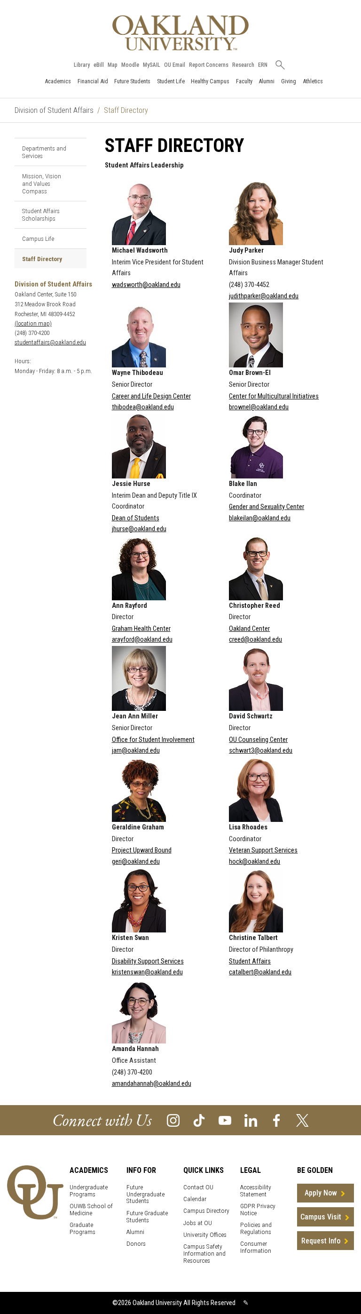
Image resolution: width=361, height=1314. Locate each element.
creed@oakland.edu (255, 640)
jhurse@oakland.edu (139, 529)
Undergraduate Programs (89, 1191)
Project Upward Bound (142, 850)
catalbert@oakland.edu (260, 972)
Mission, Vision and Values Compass (41, 183)
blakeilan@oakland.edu (259, 518)
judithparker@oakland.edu (263, 296)
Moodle (130, 65)
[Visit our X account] (302, 1119)
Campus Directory (206, 1210)
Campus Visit (320, 1216)
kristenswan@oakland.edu (147, 972)
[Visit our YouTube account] (225, 1119)
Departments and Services (44, 151)
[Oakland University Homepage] (180, 32)
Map (113, 65)
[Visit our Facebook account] (276, 1119)
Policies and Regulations (256, 1228)
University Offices (205, 1234)
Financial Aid (93, 81)
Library (82, 65)
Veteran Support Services (263, 850)
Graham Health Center (141, 629)
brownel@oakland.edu (259, 407)
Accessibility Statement (255, 1191)
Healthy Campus (210, 81)
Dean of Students (135, 518)
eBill (99, 65)
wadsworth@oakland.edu (146, 285)
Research (243, 65)
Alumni (267, 81)
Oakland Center (249, 629)
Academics (58, 81)
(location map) (33, 323)
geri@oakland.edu (136, 862)
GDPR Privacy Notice (257, 1210)
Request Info (320, 1240)
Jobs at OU (197, 1222)
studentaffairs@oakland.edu (50, 342)
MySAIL (151, 65)
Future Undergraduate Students (145, 1194)
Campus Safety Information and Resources (204, 1253)
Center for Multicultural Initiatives (274, 396)
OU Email (174, 65)
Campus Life (38, 238)
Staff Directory (42, 259)
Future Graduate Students (147, 1217)
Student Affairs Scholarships (41, 214)
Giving (288, 81)
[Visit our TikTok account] (199, 1119)
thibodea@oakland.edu (143, 407)
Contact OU (198, 1187)
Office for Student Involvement (153, 740)
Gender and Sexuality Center (266, 507)
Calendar (194, 1199)
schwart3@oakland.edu (260, 751)
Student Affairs (250, 961)
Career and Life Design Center (151, 396)
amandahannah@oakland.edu (151, 1084)
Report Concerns (208, 65)
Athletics (313, 81)
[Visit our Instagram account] (173, 1119)
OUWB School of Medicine (91, 1210)
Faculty (244, 81)
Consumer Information (255, 1247)
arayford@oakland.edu (142, 640)
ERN (262, 65)
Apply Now (321, 1192)
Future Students (132, 81)
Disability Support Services (148, 961)
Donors (136, 1243)
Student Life (171, 81)
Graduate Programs (82, 1228)
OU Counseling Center (258, 740)
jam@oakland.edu (136, 751)
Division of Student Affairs (54, 110)
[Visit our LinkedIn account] (250, 1119)
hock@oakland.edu (254, 862)
